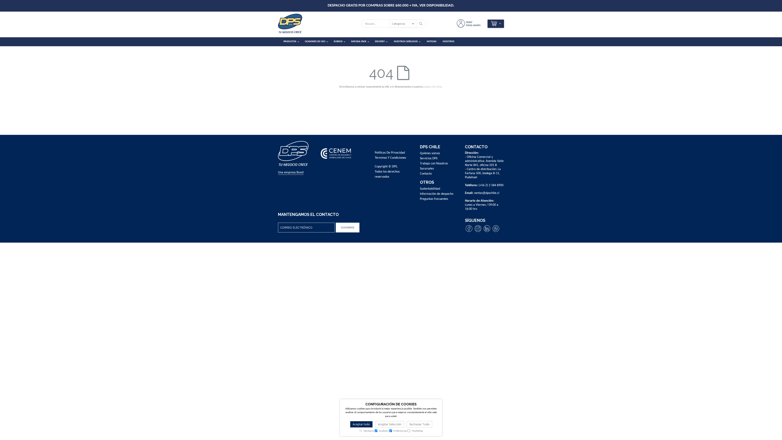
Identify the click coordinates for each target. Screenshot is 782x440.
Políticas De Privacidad (390, 152)
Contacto (426, 173)
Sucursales (427, 168)
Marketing (417, 431)
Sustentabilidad (430, 188)
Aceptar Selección (389, 424)
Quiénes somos (430, 153)
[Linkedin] (487, 231)
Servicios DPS (428, 158)
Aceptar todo (361, 424)
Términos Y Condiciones (390, 158)
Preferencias (400, 431)
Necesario (368, 431)
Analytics (383, 431)
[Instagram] (478, 231)
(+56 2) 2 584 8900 (491, 185)
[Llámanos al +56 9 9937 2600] (496, 231)
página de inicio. (433, 86)
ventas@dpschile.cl (486, 193)
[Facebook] (469, 231)
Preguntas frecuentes (434, 199)
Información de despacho (436, 194)
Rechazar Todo (419, 424)
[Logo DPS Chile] (295, 24)
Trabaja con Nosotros (434, 163)
